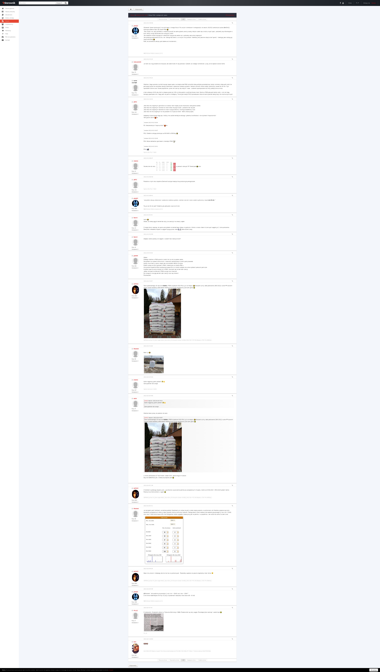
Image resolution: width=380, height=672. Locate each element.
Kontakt (7, 40)
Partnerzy (8, 31)
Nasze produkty (10, 12)
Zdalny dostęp (9, 18)
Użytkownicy (9, 24)
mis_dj (135, 610)
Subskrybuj (230, 15)
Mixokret (136, 349)
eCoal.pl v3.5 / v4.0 (141, 15)
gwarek (136, 256)
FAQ (6, 34)
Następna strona (191, 19)
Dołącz (374, 3)
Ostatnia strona (202, 19)
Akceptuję (374, 670)
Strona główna (9, 8)
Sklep (350, 3)
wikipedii (110, 670)
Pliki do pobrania (10, 37)
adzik (135, 398)
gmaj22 (136, 26)
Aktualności (8, 15)
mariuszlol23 (137, 62)
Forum (59, 3)
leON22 (136, 284)
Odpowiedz (138, 9)
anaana (136, 380)
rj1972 (135, 102)
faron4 (135, 218)
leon (135, 642)
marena (136, 161)
